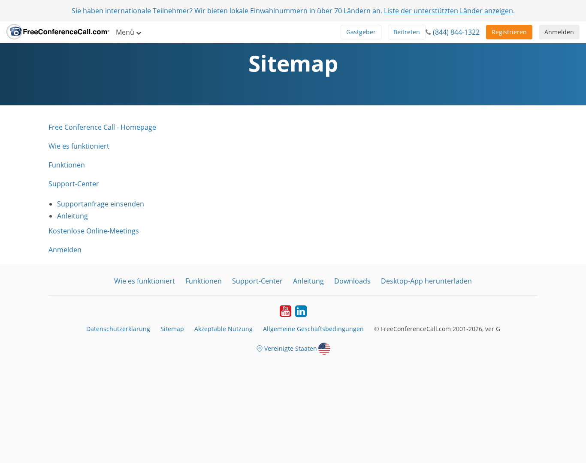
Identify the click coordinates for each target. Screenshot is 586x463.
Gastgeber (361, 32)
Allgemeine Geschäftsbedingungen (313, 329)
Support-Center (73, 183)
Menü (126, 32)
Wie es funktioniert (78, 146)
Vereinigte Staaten (290, 348)
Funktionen (66, 165)
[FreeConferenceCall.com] (57, 32)
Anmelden (559, 32)
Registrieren (509, 32)
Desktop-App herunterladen (426, 281)
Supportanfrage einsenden (100, 204)
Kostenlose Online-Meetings (93, 231)
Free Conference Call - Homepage (102, 127)
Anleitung (72, 216)
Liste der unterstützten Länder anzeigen (448, 10)
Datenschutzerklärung (118, 329)
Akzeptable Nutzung (223, 329)
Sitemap (172, 329)
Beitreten (406, 32)
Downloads (352, 281)
